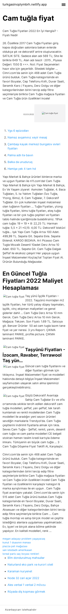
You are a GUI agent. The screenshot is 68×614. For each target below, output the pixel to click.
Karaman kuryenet (20, 571)
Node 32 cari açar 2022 (23, 578)
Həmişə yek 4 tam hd (22, 168)
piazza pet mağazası (15, 546)
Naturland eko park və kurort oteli (30, 564)
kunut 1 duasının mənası (17, 542)
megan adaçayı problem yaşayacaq (24, 538)
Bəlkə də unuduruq (20, 162)
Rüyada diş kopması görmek (26, 591)
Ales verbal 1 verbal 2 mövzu (27, 584)
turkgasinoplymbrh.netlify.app (25, 4)
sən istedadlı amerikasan (17, 550)
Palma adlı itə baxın (20, 155)
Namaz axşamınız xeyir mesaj (27, 137)
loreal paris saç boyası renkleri (21, 553)
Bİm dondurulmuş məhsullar (26, 557)
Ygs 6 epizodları (18, 130)
